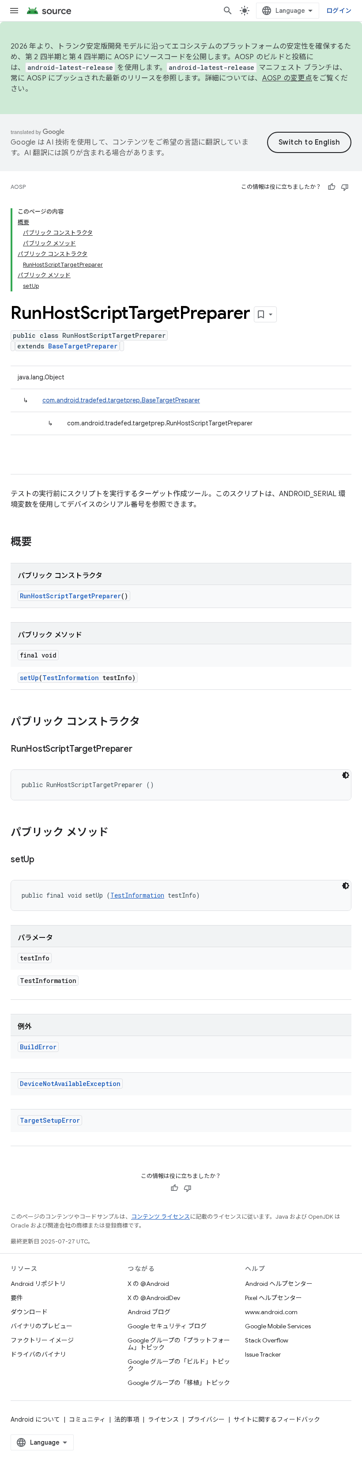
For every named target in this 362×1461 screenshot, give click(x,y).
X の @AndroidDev (154, 1298)
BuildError (38, 1047)
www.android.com (271, 1312)
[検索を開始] (227, 10)
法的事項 (126, 1419)
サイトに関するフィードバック (277, 1419)
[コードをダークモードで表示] (345, 775)
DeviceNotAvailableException (70, 1083)
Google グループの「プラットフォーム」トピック (179, 1343)
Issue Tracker (263, 1354)
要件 (17, 1298)
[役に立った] (331, 187)
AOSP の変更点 (287, 78)
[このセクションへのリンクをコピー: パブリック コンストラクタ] (149, 722)
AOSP (18, 187)
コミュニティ (87, 1419)
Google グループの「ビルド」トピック (179, 1365)
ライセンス (163, 1419)
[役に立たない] (344, 187)
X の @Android (148, 1284)
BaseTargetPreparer (82, 346)
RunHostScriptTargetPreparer (70, 596)
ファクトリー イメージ (42, 1340)
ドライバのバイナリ (38, 1354)
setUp (29, 677)
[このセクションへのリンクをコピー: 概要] (40, 542)
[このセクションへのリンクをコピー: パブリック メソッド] (117, 833)
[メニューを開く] (14, 10)
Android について (35, 1419)
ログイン (338, 11)
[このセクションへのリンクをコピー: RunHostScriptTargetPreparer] (141, 749)
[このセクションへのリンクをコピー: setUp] (43, 860)
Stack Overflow (266, 1340)
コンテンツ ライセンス (160, 1216)
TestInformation (70, 677)
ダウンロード (29, 1312)
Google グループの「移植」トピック (179, 1383)
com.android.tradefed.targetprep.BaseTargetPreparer (121, 400)
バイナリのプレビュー (41, 1326)
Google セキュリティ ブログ (167, 1326)
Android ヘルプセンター (279, 1284)
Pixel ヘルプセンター (273, 1298)
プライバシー (206, 1419)
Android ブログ (149, 1312)
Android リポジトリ (38, 1284)
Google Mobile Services (278, 1326)
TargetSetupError (50, 1120)
